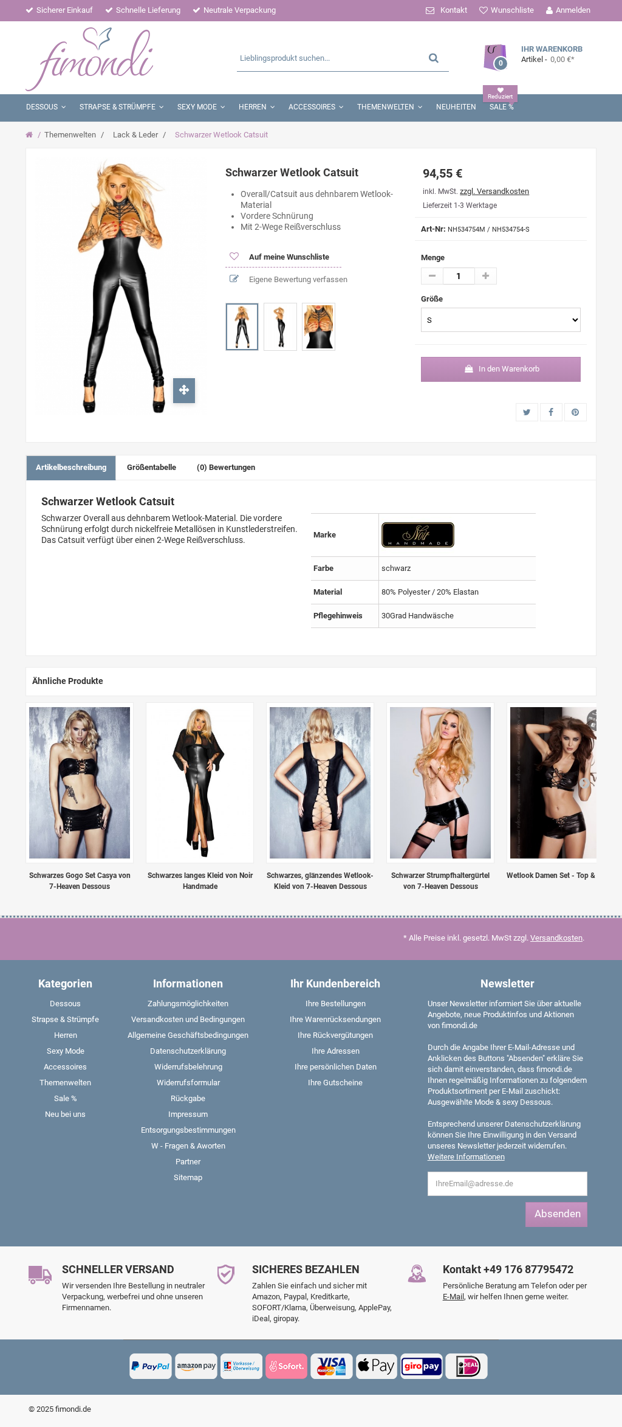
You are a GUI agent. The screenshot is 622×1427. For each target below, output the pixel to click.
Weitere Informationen (466, 1156)
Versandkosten (556, 937)
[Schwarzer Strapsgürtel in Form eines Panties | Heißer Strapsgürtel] (440, 782)
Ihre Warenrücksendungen (335, 1019)
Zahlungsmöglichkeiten (188, 1003)
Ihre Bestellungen (336, 1003)
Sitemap (188, 1177)
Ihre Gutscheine (335, 1082)
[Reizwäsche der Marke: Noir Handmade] (417, 534)
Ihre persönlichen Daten (336, 1066)
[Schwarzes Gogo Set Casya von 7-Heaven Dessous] (80, 782)
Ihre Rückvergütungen (335, 1035)
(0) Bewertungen (226, 467)
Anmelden (573, 10)
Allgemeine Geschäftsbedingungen (188, 1035)
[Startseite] (31, 135)
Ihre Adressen (336, 1051)
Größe (433, 298)
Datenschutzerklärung (188, 1051)
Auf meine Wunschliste (288, 256)
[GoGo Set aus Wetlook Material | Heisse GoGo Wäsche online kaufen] (561, 782)
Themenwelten (70, 134)
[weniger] (432, 276)
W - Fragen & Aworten (188, 1145)
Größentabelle (151, 467)
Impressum (188, 1114)
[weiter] (584, 782)
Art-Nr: (433, 228)
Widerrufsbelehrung (188, 1066)
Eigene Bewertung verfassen (297, 279)
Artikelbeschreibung (71, 467)
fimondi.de (73, 1409)
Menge (433, 257)
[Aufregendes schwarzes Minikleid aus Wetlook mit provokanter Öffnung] (320, 782)
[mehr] (485, 276)
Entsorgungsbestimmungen (188, 1130)
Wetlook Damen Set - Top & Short (561, 875)
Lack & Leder (135, 134)
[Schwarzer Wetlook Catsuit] (242, 326)
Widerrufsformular (188, 1082)
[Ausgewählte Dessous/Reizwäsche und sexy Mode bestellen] (119, 57)
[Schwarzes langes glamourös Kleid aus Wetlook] (200, 782)
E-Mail (453, 1296)
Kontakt (453, 10)
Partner (188, 1161)
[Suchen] (434, 57)
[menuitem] (66, 1006)
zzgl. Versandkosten (494, 191)
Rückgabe (188, 1098)
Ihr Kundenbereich (335, 983)
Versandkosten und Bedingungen (188, 1019)
